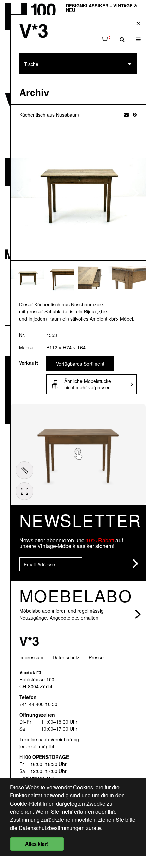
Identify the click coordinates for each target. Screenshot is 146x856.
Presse (96, 657)
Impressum (31, 657)
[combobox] (78, 63)
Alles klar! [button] (37, 843)
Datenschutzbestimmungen (52, 828)
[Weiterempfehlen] (126, 114)
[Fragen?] (135, 114)
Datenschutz (66, 657)
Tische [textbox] (31, 64)
